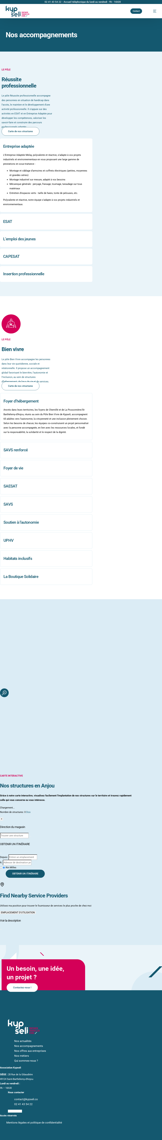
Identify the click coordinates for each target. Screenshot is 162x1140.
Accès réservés (8, 1115)
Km (8, 867)
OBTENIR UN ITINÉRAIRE (25, 873)
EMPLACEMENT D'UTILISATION (18, 912)
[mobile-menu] (152, 11)
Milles (13, 867)
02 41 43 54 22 (53, 2)
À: (1, 862)
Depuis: (4, 857)
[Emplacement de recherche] (30, 836)
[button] (46, 175)
